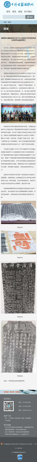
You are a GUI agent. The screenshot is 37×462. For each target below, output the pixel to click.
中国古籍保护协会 (20, 429)
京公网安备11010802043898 (11, 444)
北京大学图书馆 (9, 432)
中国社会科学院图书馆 (22, 432)
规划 (23, 418)
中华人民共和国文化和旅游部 (14, 427)
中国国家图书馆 (28, 427)
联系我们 (7, 399)
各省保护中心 (25, 434)
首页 (8, 12)
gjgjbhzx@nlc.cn (27, 410)
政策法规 (18, 418)
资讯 (14, 12)
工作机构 (11, 418)
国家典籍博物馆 (9, 429)
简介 (6, 418)
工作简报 (7, 420)
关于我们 (28, 12)
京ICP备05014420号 (24, 444)
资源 (20, 12)
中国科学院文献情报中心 (12, 434)
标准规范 (28, 418)
